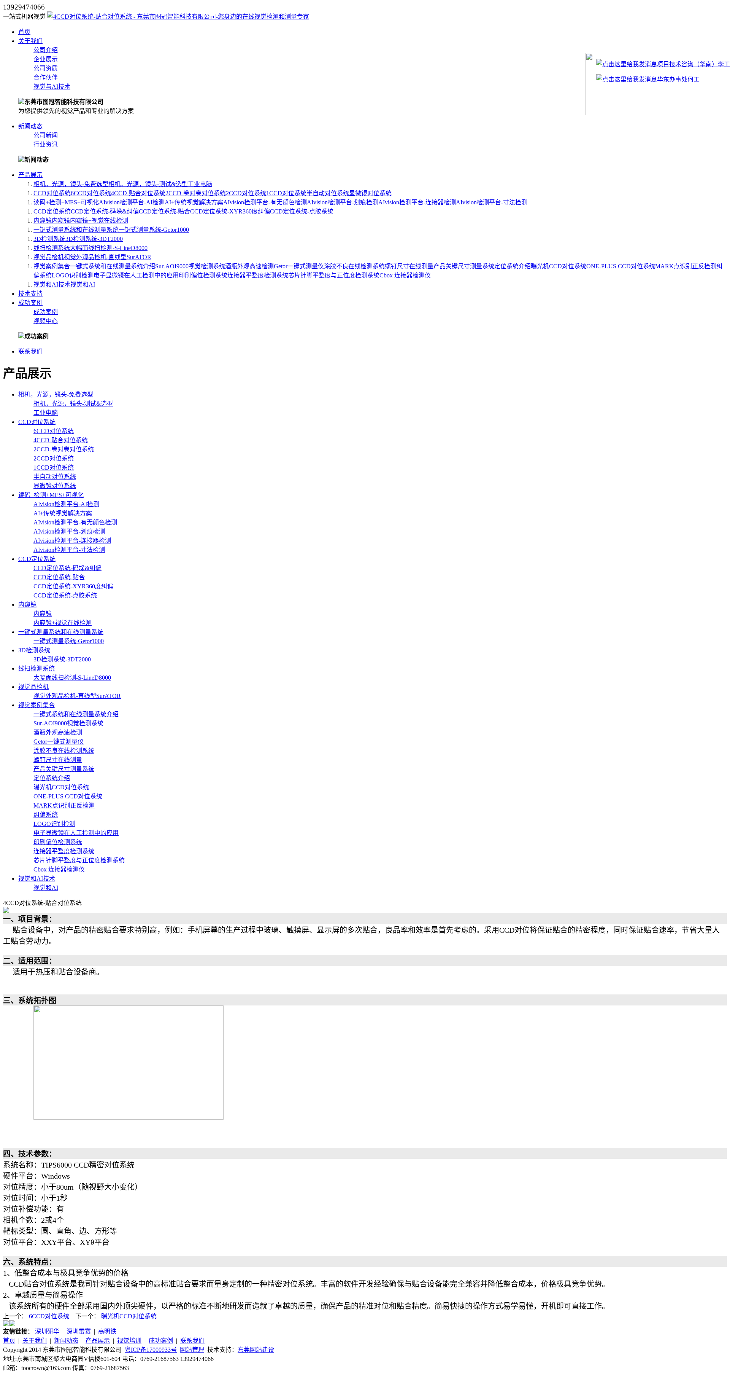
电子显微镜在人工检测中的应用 (136, 275)
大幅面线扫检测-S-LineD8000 (109, 248)
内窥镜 (42, 220)
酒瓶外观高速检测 (249, 266)
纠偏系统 (45, 814)
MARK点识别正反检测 (685, 266)
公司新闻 (45, 135)
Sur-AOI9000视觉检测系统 (190, 266)
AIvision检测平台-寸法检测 (491, 202)
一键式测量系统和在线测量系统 (76, 229)
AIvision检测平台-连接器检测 (417, 202)
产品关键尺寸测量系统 (463, 266)
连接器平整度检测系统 (257, 275)
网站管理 (192, 1349)
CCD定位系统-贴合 (164, 211)
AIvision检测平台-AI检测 (132, 202)
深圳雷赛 (79, 1331)
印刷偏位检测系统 (203, 275)
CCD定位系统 (52, 211)
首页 (24, 32)
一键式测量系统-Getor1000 (154, 229)
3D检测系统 (49, 239)
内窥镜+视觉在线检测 (99, 220)
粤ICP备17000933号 (151, 1349)
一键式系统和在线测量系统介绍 (112, 266)
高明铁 (107, 1331)
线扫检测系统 (51, 248)
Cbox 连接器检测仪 (405, 275)
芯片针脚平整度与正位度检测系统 (333, 275)
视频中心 (45, 321)
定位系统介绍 (512, 266)
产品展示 (30, 175)
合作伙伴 (45, 77)
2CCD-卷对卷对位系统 (195, 193)
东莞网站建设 (256, 1349)
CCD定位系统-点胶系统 (301, 211)
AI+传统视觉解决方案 (194, 202)
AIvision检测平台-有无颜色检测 (265, 202)
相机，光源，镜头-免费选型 (70, 184)
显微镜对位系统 (370, 193)
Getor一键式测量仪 (299, 266)
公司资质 (45, 68)
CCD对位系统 (52, 193)
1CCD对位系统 (286, 193)
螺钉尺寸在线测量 (409, 266)
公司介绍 (45, 50)
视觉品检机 (48, 257)
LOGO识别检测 (73, 275)
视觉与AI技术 (51, 86)
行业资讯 (45, 144)
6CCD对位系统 (91, 193)
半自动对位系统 (327, 193)
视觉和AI (82, 284)
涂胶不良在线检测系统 (354, 266)
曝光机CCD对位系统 (558, 266)
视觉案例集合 (51, 266)
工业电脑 (200, 184)
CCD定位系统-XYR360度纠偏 (230, 211)
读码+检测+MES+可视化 (66, 202)
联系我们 (30, 351)
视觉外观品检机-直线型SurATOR (107, 257)
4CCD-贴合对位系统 (138, 193)
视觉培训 (129, 1340)
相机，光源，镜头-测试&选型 (148, 184)
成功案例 (30, 303)
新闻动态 (30, 126)
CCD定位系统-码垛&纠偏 (105, 211)
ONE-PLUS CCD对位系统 (620, 266)
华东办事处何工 (678, 79)
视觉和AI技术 (51, 284)
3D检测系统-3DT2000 (94, 239)
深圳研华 (47, 1331)
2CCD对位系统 (246, 193)
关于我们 (30, 41)
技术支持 (30, 293)
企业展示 (45, 59)
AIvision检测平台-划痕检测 (342, 202)
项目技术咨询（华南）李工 (693, 64)
